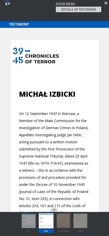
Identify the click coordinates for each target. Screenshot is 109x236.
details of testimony (78, 9)
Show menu (65, 3)
